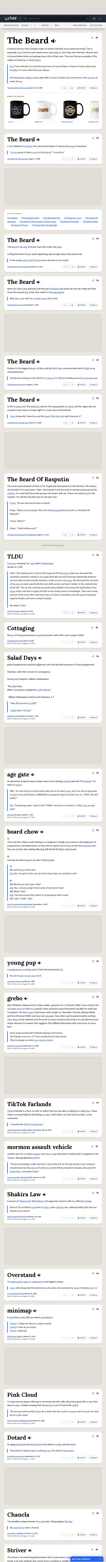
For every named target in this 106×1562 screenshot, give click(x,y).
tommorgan (22, 267)
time (69, 845)
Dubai (46, 1207)
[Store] (94, 18)
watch (19, 785)
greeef (20, 641)
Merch (94, 88)
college (69, 1557)
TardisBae (20, 1533)
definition (35, 406)
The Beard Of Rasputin (16, 535)
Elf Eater (21, 1293)
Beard (48, 152)
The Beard (11, 88)
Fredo (12, 503)
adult (33, 969)
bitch (55, 368)
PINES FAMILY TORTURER (31, 1130)
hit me (21, 1527)
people (51, 860)
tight (87, 368)
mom (15, 1527)
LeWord (19, 1336)
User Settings (96, 25)
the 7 (91, 1288)
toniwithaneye (23, 1421)
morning (91, 77)
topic (26, 1281)
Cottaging (11, 641)
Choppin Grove (24, 423)
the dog (21, 981)
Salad (13, 710)
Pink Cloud (11, 1421)
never (30, 1012)
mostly (21, 1317)
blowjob (55, 288)
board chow (11, 904)
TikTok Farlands (13, 1130)
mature (88, 781)
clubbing (29, 77)
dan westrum (23, 159)
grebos (49, 1040)
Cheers (50, 378)
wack (35, 152)
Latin (42, 1521)
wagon (36, 1154)
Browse (25, 25)
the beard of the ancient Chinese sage (38, 221)
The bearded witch (30, 218)
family (11, 1157)
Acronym (11, 563)
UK (8, 1008)
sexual (39, 635)
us (37, 1450)
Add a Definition (80, 25)
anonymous (19, 1456)
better (38, 298)
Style (56, 25)
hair (24, 60)
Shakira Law (11, 1216)
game (68, 791)
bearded (89, 378)
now (36, 1040)
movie (72, 146)
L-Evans (17, 611)
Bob (17, 298)
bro (41, 1124)
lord (87, 493)
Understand (47, 563)
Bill (11, 805)
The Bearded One (51, 218)
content (66, 781)
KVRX (30, 1177)
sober (17, 1405)
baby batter (58, 292)
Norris (38, 60)
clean (38, 260)
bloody (42, 1040)
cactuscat (18, 1046)
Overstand (11, 1293)
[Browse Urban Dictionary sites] (12, 18)
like (38, 497)
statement (37, 1281)
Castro (29, 146)
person (18, 969)
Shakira (59, 1207)
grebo (9, 1046)
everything (46, 1317)
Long (32, 563)
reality (75, 1405)
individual (20, 1444)
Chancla (10, 1533)
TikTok (10, 1111)
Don (12, 66)
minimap (10, 1336)
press (19, 1008)
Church (33, 1168)
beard (14, 247)
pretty (25, 260)
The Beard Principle (69, 221)
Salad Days (11, 716)
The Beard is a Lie (72, 218)
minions (11, 493)
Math (46, 584)
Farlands (35, 1124)
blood (47, 689)
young (28, 975)
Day (48, 1168)
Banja (19, 815)
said (28, 710)
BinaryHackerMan (25, 904)
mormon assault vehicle (16, 1177)
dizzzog (21, 305)
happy (38, 1411)
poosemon (22, 384)
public (74, 635)
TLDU (9, 611)
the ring (23, 247)
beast (33, 368)
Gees (12, 416)
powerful (57, 510)
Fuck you (86, 805)
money (73, 1411)
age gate (10, 815)
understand (15, 1281)
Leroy (12, 1288)
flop (70, 1521)
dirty (31, 260)
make (58, 1444)
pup (33, 975)
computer (86, 845)
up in (29, 703)
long (36, 1444)
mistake (87, 1201)
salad (14, 686)
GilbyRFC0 (22, 716)
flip (66, 1521)
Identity (44, 25)
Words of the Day (11, 25)
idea (76, 1288)
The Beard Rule (90, 221)
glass (59, 247)
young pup (11, 981)
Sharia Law (25, 1201)
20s (61, 969)
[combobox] (56, 18)
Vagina (18, 406)
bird (71, 406)
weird (48, 1114)
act (12, 635)
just (21, 975)
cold (39, 689)
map (11, 1317)
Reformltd (23, 1216)
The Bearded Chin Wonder (44, 225)
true (19, 52)
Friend (13, 1323)
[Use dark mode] (99, 18)
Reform (40, 1201)
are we (14, 152)
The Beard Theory (19, 225)
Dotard (10, 1456)
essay (66, 573)
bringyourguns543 (25, 88)
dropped (50, 1016)
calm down (68, 1450)
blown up (45, 1450)
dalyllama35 (32, 535)
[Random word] (87, 18)
